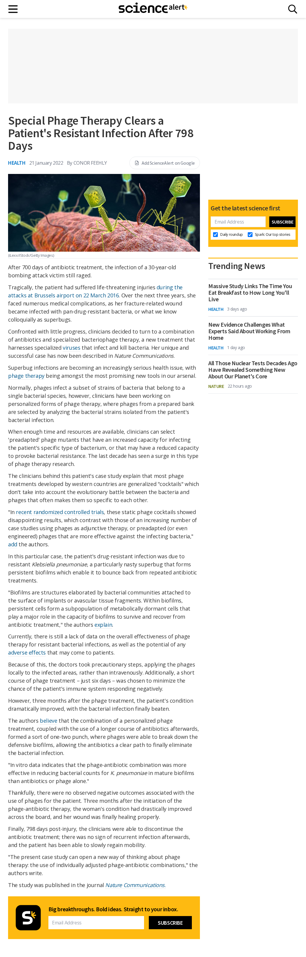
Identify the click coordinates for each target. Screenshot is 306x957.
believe (48, 720)
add (12, 544)
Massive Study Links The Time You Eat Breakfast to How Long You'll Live (250, 292)
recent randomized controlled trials (60, 512)
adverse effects (27, 652)
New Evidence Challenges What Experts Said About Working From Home (249, 331)
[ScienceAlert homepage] (153, 9)
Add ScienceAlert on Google (168, 163)
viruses (71, 347)
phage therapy (26, 375)
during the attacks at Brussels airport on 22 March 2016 (95, 291)
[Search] (292, 9)
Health (17, 162)
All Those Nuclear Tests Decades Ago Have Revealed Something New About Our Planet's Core (252, 370)
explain (103, 624)
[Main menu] (13, 9)
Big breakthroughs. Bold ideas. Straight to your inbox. (113, 909)
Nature (216, 386)
